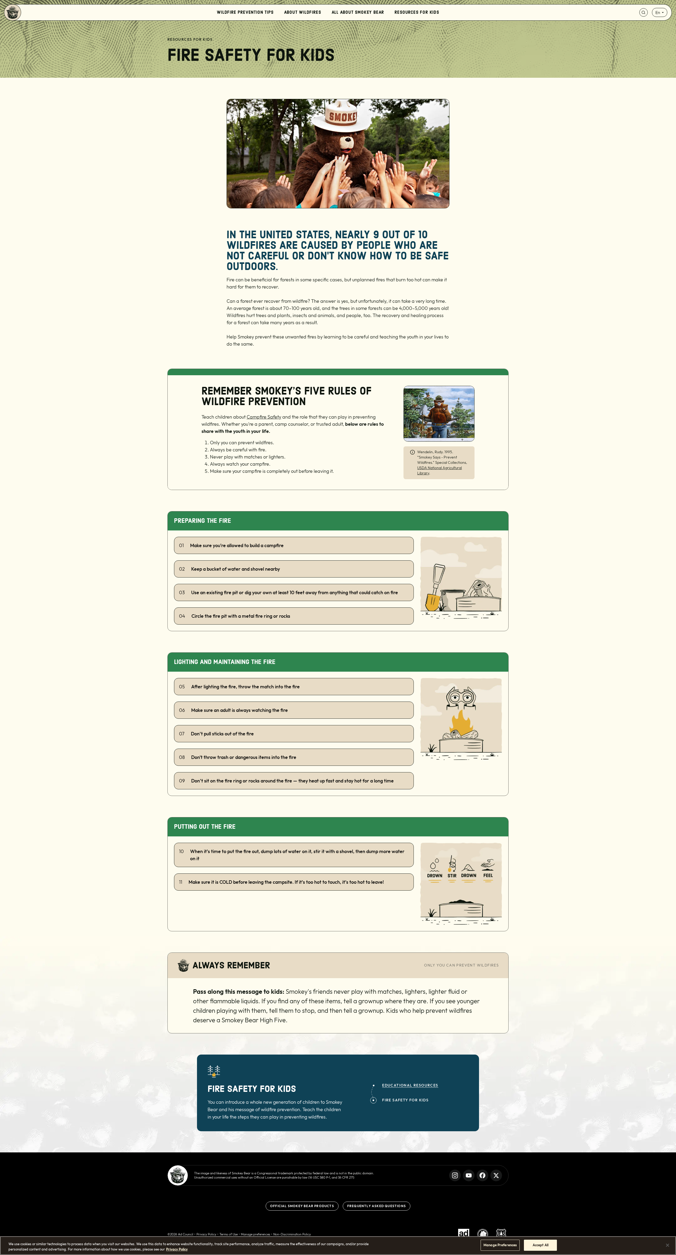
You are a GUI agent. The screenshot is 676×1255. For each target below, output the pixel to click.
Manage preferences (255, 1234)
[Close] (667, 1245)
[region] (338, 1245)
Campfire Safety (264, 417)
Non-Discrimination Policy (292, 1234)
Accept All (540, 1245)
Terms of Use (228, 1234)
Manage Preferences (500, 1245)
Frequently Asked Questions (376, 1206)
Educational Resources (410, 1085)
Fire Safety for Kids (405, 1100)
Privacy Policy (206, 1234)
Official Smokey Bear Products (302, 1206)
